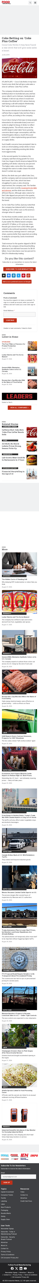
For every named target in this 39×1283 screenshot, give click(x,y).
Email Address (9, 310)
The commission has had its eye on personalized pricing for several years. (18, 980)
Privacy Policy (17, 1275)
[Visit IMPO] (34, 1155)
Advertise (22, 1272)
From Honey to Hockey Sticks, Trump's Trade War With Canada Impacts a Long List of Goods (19, 816)
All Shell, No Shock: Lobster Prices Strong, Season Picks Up (11, 446)
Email (3, 1173)
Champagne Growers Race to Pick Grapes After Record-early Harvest (17, 1052)
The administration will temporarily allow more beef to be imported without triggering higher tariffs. (19, 938)
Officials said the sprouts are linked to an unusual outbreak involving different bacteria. (19, 1096)
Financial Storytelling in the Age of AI (13, 472)
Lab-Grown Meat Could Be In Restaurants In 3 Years (13, 459)
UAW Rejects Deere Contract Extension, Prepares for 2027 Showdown (16, 737)
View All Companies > (19, 408)
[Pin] (23, 275)
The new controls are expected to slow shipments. (19, 1018)
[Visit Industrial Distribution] (5, 1159)
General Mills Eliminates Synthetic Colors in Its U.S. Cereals (11, 369)
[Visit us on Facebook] (12, 1268)
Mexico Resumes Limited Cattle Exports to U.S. (19, 892)
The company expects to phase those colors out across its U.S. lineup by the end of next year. (18, 663)
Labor (5, 732)
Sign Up (7, 1182)
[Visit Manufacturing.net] (15, 1159)
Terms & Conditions (30, 1275)
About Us (31, 1272)
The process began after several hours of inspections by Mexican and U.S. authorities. (17, 896)
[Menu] (35, 3)
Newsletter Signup (11, 1272)
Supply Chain (7, 770)
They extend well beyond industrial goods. (16, 860)
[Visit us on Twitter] (16, 1268)
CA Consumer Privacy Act (20, 1277)
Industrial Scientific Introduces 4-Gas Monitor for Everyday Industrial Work (19, 1131)
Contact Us (7, 1275)
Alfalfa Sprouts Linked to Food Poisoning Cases (17, 1091)
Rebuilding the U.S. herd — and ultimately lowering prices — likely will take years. (19, 779)
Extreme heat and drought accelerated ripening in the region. (18, 1057)
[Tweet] (18, 275)
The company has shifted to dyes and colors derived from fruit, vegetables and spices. (17, 621)
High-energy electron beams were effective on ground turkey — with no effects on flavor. (18, 702)
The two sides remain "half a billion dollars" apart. (19, 741)
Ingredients (7, 454)
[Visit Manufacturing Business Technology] (24, 1159)
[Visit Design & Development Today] (5, 1155)
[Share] (9, 275)
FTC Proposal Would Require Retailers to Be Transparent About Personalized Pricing (18, 975)
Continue (10, 320)
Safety (5, 693)
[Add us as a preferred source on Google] (28, 275)
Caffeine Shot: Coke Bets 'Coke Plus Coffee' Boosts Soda (13, 432)
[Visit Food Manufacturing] (15, 1155)
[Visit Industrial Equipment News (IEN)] (24, 1155)
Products (6, 1126)
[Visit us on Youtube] (25, 1268)
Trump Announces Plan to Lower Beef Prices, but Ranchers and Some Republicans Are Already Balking (19, 932)
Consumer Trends (10, 426)
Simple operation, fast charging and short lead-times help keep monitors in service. (18, 1136)
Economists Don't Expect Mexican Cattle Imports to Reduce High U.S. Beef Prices (17, 774)
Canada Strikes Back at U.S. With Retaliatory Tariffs (18, 856)
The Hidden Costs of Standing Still (14, 579)
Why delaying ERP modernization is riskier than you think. (19, 583)
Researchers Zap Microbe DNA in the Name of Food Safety (13, 381)
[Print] (4, 275)
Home (5, 440)
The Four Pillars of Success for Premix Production (13, 345)
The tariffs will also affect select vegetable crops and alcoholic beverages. (19, 821)
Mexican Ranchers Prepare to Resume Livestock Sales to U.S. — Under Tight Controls (19, 1014)
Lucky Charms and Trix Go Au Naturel (12, 356)
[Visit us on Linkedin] (21, 1268)
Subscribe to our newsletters (19, 269)
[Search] (30, 3)
